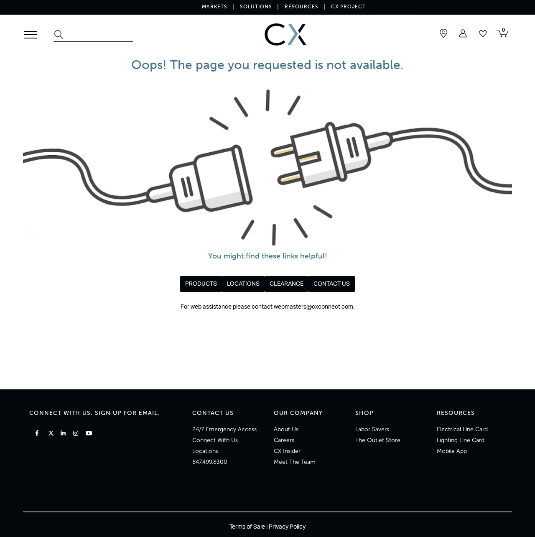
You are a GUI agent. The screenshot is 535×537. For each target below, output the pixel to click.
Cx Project (348, 7)
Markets (214, 7)
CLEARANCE (286, 284)
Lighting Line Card (460, 440)
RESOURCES (456, 413)
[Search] (60, 35)
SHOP (364, 413)
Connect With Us (215, 440)
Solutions (256, 7)
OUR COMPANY (298, 413)
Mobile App (452, 451)
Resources (301, 7)
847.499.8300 (209, 461)
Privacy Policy (287, 527)
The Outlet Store (377, 440)
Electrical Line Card (462, 429)
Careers (284, 440)
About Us (286, 429)
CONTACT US (331, 284)
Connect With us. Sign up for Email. (94, 413)
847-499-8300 (395, 7)
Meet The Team (295, 461)
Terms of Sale (247, 527)
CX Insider (287, 451)
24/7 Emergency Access (224, 429)
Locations (205, 451)
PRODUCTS (201, 284)
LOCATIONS (243, 284)
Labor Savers (372, 429)
